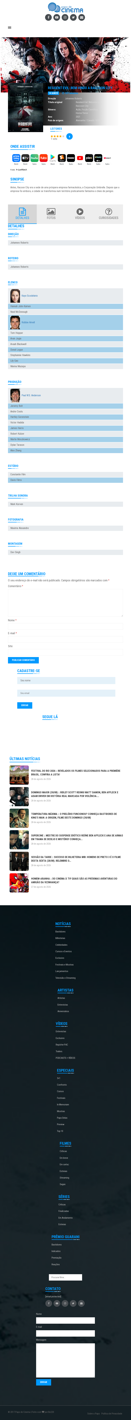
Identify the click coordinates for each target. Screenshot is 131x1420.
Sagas (63, 1184)
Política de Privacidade (111, 1413)
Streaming (64, 1177)
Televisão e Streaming (65, 977)
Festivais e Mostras (64, 964)
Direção (52, 98)
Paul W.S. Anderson (31, 395)
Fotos (51, 218)
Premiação (57, 1257)
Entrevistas (63, 1004)
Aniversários (63, 1011)
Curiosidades (108, 218)
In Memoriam (63, 1104)
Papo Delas (62, 1117)
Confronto (62, 1084)
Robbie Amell (28, 322)
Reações (56, 1264)
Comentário (15, 586)
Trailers (59, 1051)
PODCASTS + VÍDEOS (65, 1057)
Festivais (61, 1098)
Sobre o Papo (93, 1413)
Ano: (50, 116)
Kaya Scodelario (30, 295)
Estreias (63, 1171)
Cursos (60, 1091)
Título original (55, 102)
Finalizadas (63, 1211)
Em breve (64, 1157)
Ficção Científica (89, 109)
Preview (60, 1124)
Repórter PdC (62, 1044)
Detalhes (22, 218)
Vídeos (80, 218)
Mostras (61, 1111)
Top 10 (60, 1131)
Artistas (61, 998)
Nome (12, 620)
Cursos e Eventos (63, 951)
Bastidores (60, 931)
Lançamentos (61, 971)
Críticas (63, 1151)
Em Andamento (65, 1217)
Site (10, 646)
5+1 (58, 1078)
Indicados (56, 1251)
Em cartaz (64, 1164)
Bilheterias (60, 938)
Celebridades (61, 944)
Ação (78, 109)
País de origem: (56, 120)
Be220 (51, 1412)
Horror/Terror (82, 113)
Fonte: (13, 170)
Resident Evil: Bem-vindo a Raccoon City (80, 88)
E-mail (12, 633)
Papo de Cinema (22, 1412)
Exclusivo (59, 958)
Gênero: (52, 109)
